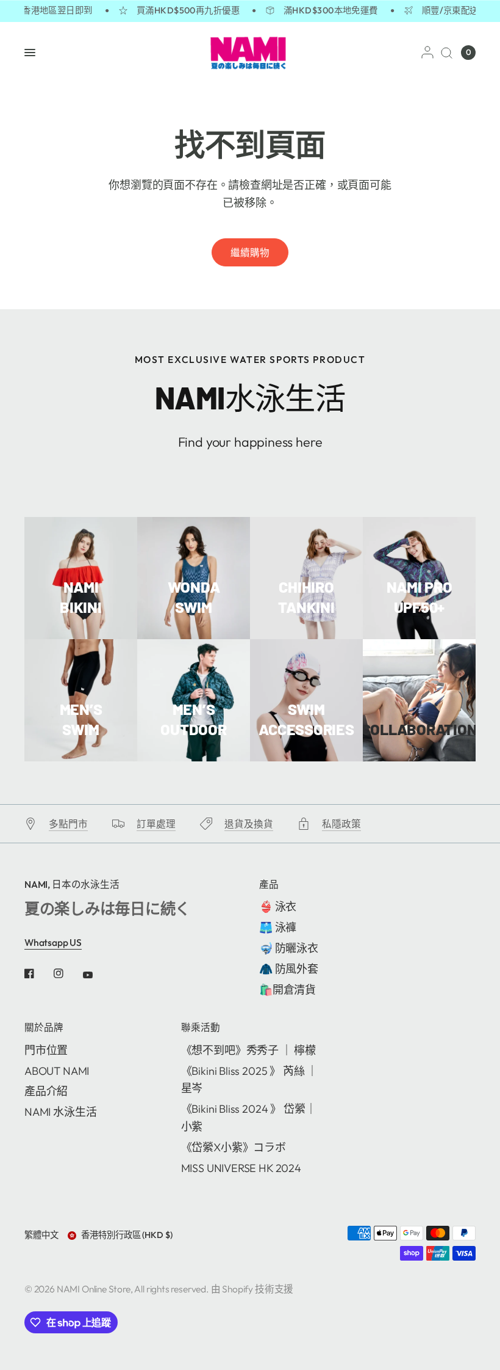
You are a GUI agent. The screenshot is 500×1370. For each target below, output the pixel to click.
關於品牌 (43, 1028)
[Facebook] (37, 973)
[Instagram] (67, 973)
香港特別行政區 (127, 1234)
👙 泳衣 (277, 906)
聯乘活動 (200, 1028)
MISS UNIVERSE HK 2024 (241, 1168)
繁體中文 (41, 1234)
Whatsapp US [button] (53, 942)
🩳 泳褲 (277, 927)
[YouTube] (96, 974)
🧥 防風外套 (288, 969)
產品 (269, 885)
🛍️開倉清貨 (287, 990)
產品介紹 (46, 1091)
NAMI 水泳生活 (60, 1112)
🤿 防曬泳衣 (288, 948)
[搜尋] (447, 52)
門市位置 (46, 1050)
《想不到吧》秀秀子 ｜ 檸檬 (248, 1050)
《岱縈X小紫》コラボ (233, 1147)
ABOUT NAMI (56, 1071)
